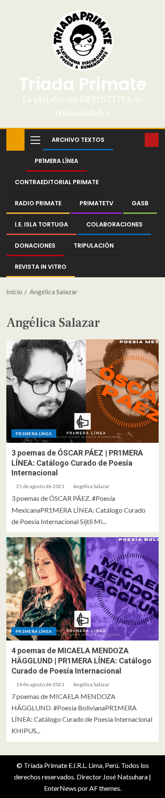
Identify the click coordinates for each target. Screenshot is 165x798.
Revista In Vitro (40, 266)
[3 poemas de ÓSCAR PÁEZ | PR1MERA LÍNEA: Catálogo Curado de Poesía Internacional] (82, 391)
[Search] (137, 140)
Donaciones (35, 245)
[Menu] (34, 139)
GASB (140, 203)
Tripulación (94, 245)
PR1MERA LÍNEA (56, 161)
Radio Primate (38, 203)
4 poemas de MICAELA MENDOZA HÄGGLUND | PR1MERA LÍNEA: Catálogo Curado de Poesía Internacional (81, 660)
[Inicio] (15, 139)
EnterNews (60, 788)
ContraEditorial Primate (57, 182)
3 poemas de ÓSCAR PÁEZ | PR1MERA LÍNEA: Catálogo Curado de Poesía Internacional (77, 463)
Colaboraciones (114, 224)
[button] (34, 139)
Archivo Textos (78, 139)
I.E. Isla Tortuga (41, 224)
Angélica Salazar (91, 486)
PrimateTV (96, 203)
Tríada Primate (82, 84)
